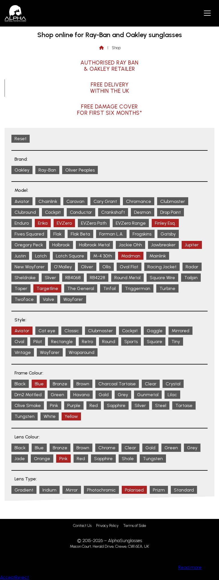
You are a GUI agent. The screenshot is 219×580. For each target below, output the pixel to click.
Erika (43, 223)
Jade (20, 458)
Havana (81, 394)
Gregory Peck (29, 244)
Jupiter (192, 244)
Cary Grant (105, 201)
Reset (21, 138)
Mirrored (180, 330)
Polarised (134, 490)
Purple (73, 405)
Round (108, 341)
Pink (54, 405)
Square (154, 341)
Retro (87, 341)
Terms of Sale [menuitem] (134, 525)
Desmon (142, 212)
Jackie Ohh (130, 244)
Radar (192, 266)
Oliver (87, 266)
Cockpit (53, 212)
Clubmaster (172, 201)
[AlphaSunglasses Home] (15, 13)
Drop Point (170, 212)
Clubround (25, 212)
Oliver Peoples (80, 170)
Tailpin (191, 277)
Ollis (106, 266)
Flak (57, 234)
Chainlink (47, 201)
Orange (42, 458)
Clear (151, 383)
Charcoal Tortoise (117, 383)
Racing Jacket (162, 266)
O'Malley (63, 266)
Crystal (173, 383)
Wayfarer (73, 299)
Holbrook (61, 244)
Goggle (155, 330)
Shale (128, 458)
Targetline (47, 288)
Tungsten (25, 416)
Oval (19, 341)
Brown (82, 383)
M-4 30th (102, 256)
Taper (21, 288)
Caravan (75, 201)
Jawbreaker (163, 244)
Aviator (22, 201)
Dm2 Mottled (28, 394)
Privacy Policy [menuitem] (107, 525)
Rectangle (62, 341)
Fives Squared (29, 234)
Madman (130, 256)
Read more (190, 567)
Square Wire (162, 277)
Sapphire (116, 405)
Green (57, 394)
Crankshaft (113, 212)
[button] (207, 12)
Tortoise (183, 405)
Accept (7, 577)
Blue (39, 383)
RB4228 (97, 277)
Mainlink (157, 256)
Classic (71, 330)
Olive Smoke (28, 405)
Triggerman (137, 288)
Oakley (22, 170)
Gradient (24, 490)
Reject (22, 577)
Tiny (175, 341)
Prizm (159, 490)
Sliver (50, 277)
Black (20, 383)
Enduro (22, 223)
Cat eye (46, 330)
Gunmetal (148, 394)
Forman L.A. (111, 234)
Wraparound (81, 352)
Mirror (72, 490)
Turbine (167, 288)
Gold (104, 394)
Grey (123, 394)
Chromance (138, 201)
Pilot (37, 341)
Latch (41, 256)
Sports (131, 341)
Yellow (71, 416)
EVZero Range (131, 223)
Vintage (23, 352)
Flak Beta (80, 234)
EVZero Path (94, 223)
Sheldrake (25, 277)
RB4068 (73, 277)
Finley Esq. (165, 223)
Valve (48, 299)
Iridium (49, 490)
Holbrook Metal (94, 244)
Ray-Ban (47, 170)
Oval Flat (129, 266)
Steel (160, 405)
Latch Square (70, 256)
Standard (184, 490)
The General (80, 288)
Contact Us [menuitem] (82, 525)
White (50, 416)
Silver (140, 405)
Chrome (106, 447)
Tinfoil (109, 288)
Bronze (60, 383)
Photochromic (101, 490)
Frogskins (142, 234)
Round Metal (127, 277)
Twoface (24, 299)
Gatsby (168, 234)
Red (94, 405)
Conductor (81, 212)
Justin (20, 256)
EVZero (64, 223)
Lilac (172, 394)
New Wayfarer (30, 266)
